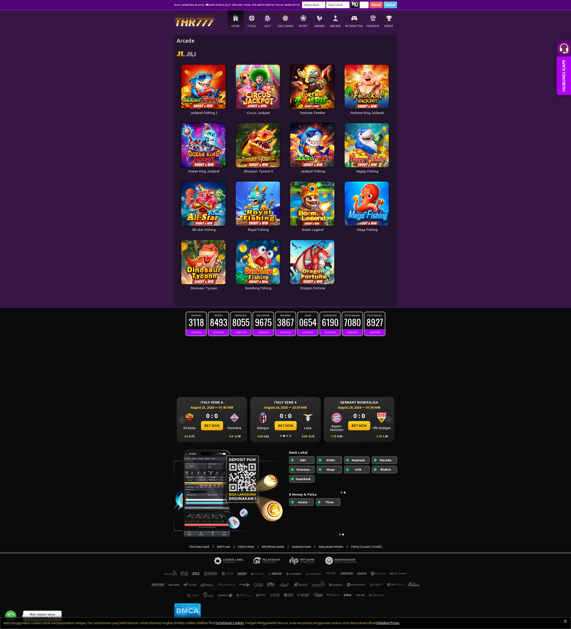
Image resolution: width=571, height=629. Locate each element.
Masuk (376, 5)
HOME (236, 26)
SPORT (303, 26)
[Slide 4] (290, 436)
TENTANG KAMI (199, 546)
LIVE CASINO (285, 26)
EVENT (389, 26)
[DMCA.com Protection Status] (187, 610)
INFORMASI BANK (273, 546)
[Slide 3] (287, 436)
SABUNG (319, 26)
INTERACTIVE (354, 26)
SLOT (267, 26)
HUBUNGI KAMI (301, 546)
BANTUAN (223, 546)
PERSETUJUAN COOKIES (366, 546)
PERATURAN (246, 546)
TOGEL (251, 26)
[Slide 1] (281, 436)
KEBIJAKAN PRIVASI (331, 546)
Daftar (390, 5)
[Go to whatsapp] (10, 616)
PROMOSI (372, 26)
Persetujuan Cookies (229, 623)
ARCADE (335, 26)
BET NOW (212, 425)
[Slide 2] (284, 436)
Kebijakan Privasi (388, 623)
